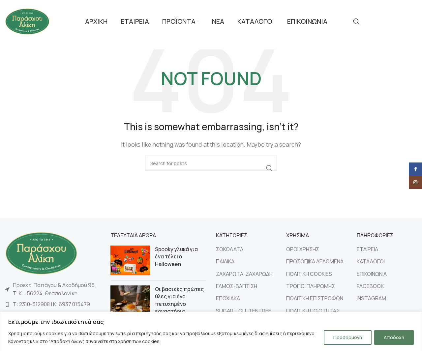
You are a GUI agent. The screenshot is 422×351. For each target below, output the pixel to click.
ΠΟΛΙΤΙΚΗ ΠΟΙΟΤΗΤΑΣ (313, 310)
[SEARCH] (269, 168)
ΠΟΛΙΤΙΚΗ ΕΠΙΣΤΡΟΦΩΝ (314, 298)
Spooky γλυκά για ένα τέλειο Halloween (176, 257)
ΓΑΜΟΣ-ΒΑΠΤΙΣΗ (236, 286)
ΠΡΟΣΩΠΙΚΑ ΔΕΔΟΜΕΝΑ (315, 261)
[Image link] (41, 252)
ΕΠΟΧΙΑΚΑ (228, 298)
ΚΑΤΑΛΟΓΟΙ (371, 261)
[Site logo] (27, 20)
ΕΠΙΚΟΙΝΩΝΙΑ (372, 274)
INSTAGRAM (371, 298)
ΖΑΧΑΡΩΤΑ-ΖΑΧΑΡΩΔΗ (244, 274)
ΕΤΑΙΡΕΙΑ (367, 249)
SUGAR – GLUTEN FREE (243, 310)
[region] (211, 331)
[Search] (356, 21)
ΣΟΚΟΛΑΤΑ (229, 249)
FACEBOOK (370, 286)
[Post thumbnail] (130, 260)
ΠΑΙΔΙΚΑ (225, 261)
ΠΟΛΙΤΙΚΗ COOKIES (309, 274)
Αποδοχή (394, 337)
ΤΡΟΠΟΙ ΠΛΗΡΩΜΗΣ (310, 286)
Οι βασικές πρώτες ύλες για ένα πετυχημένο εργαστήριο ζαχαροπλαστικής (179, 303)
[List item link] (53, 304)
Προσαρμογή (347, 337)
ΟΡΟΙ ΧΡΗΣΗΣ (302, 249)
